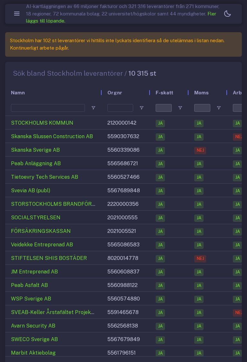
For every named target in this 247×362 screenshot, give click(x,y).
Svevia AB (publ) (30, 190)
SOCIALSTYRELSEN (35, 217)
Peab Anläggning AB (36, 163)
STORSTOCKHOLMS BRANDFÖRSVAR (58, 204)
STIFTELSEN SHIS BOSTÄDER (49, 258)
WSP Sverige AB (31, 299)
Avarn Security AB (33, 326)
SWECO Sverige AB (34, 339)
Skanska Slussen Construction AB (52, 136)
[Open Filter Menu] (93, 107)
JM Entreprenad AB (34, 272)
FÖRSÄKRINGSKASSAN (41, 231)
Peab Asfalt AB (29, 285)
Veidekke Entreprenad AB (42, 245)
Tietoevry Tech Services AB (44, 177)
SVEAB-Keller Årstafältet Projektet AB (58, 312)
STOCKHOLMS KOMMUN (42, 123)
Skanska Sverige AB (35, 150)
